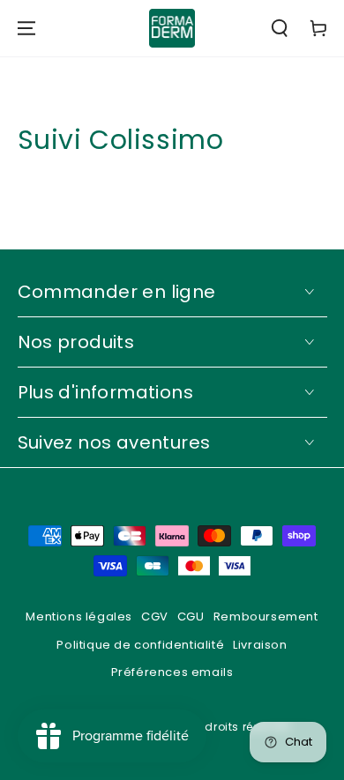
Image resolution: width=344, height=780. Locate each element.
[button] (279, 28)
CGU (191, 616)
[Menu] (26, 28)
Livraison (260, 644)
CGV (154, 616)
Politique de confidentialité (140, 644)
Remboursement (265, 616)
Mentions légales (79, 616)
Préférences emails (172, 672)
